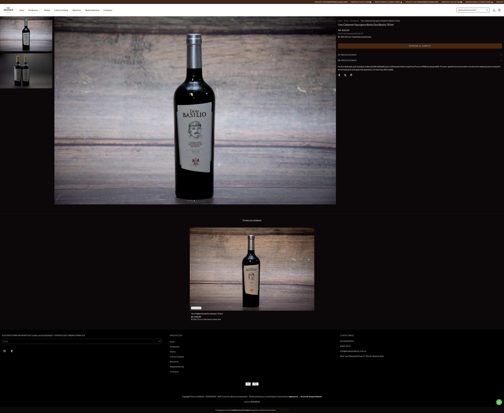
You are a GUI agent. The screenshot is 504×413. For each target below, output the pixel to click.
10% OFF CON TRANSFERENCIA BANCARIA (233, 2)
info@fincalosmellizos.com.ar (353, 351)
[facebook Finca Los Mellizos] (11, 351)
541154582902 (347, 341)
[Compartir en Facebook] (339, 75)
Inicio (22, 10)
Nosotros (77, 10)
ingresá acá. (293, 397)
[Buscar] (487, 10)
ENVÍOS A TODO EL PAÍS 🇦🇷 (263, 2)
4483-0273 (345, 346)
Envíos (47, 10)
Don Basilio (354, 21)
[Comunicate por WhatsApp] (499, 402)
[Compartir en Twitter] (345, 75)
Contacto (107, 10)
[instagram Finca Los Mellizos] (4, 351)
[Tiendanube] (252, 402)
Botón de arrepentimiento (311, 397)
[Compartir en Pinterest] (351, 75)
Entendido (283, 410)
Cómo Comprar (61, 10)
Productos (33, 10)
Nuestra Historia (92, 10)
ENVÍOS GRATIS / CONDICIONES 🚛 (290, 2)
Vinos (346, 21)
